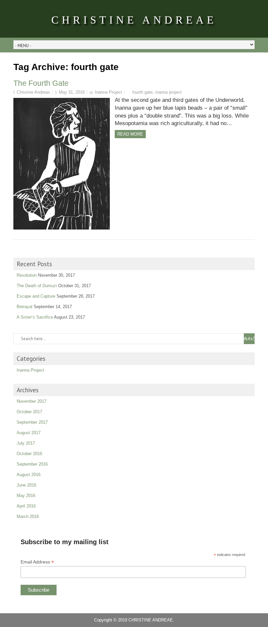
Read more (130, 134)
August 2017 (29, 432)
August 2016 (29, 474)
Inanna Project (108, 92)
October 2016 (29, 453)
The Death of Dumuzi (37, 285)
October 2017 (29, 411)
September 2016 (32, 464)
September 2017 (32, 422)
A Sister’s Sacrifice (35, 317)
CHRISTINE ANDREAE (134, 20)
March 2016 (28, 516)
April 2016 (26, 506)
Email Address (37, 562)
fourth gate (142, 92)
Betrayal (24, 306)
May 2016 (26, 495)
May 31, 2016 (72, 92)
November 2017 (31, 401)
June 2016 (26, 485)
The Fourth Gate (41, 83)
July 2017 (26, 443)
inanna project (168, 92)
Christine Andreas (33, 92)
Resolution (27, 275)
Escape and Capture (36, 296)
